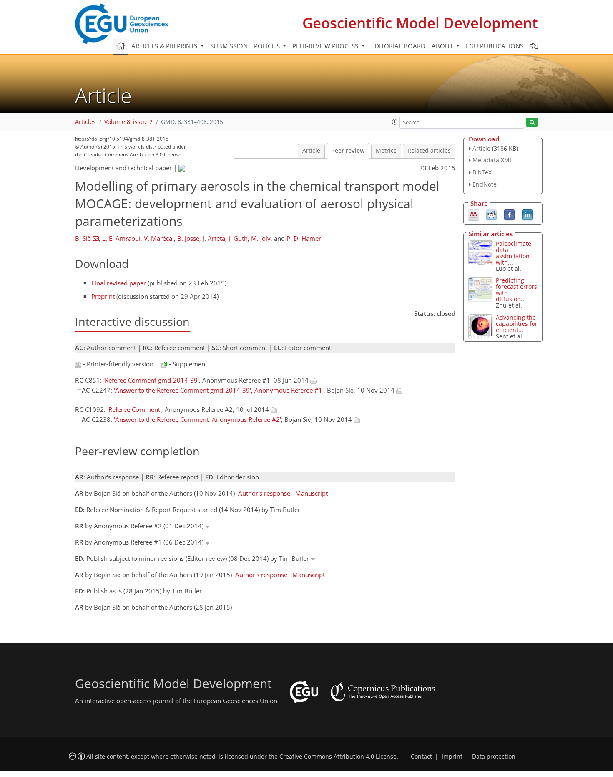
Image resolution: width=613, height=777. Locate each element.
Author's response (264, 493)
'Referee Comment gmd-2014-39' (151, 380)
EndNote (484, 184)
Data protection (493, 756)
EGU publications (494, 46)
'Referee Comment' (134, 409)
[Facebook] (509, 214)
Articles (85, 122)
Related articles (429, 150)
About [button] (443, 46)
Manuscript (311, 493)
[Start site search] (532, 122)
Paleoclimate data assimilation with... (513, 253)
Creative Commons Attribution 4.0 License (338, 756)
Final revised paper (118, 283)
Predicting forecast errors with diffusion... (516, 289)
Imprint (452, 756)
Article (311, 150)
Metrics (386, 150)
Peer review (347, 150)
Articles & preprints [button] (165, 46)
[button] (395, 122)
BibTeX (482, 172)
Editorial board (398, 46)
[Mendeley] (473, 214)
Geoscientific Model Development (420, 23)
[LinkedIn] (527, 214)
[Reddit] (491, 214)
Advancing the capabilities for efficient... (517, 323)
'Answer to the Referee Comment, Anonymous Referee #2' (197, 419)
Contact (421, 756)
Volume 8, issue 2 (128, 122)
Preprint (103, 296)
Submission (229, 46)
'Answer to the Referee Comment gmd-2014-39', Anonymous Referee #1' (219, 390)
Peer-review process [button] (326, 46)
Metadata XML (492, 160)
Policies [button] (267, 46)
